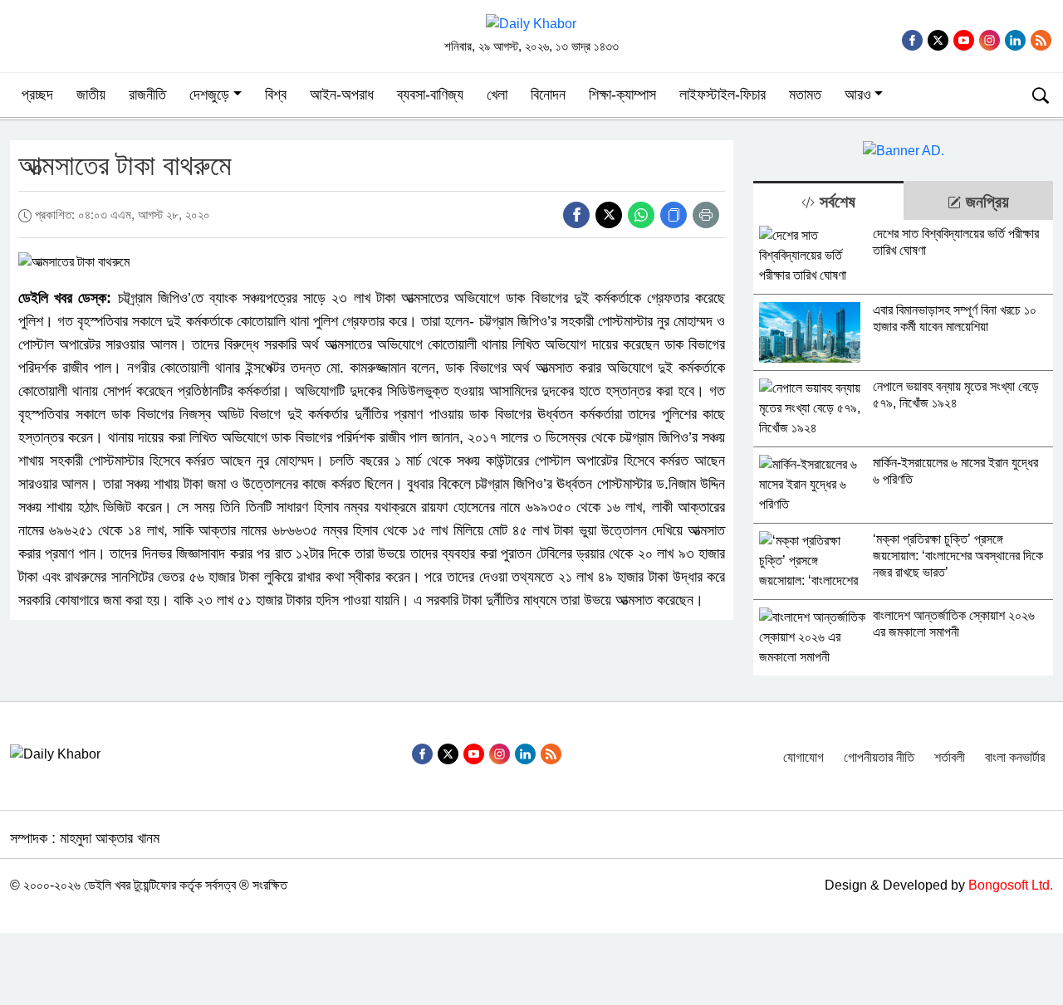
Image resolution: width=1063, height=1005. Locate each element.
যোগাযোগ (803, 757)
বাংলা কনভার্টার (1015, 757)
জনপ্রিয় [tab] (985, 202)
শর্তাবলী (949, 757)
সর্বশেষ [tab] (835, 202)
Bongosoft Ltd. (1010, 885)
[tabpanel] (903, 448)
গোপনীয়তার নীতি (879, 757)
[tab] (828, 200)
